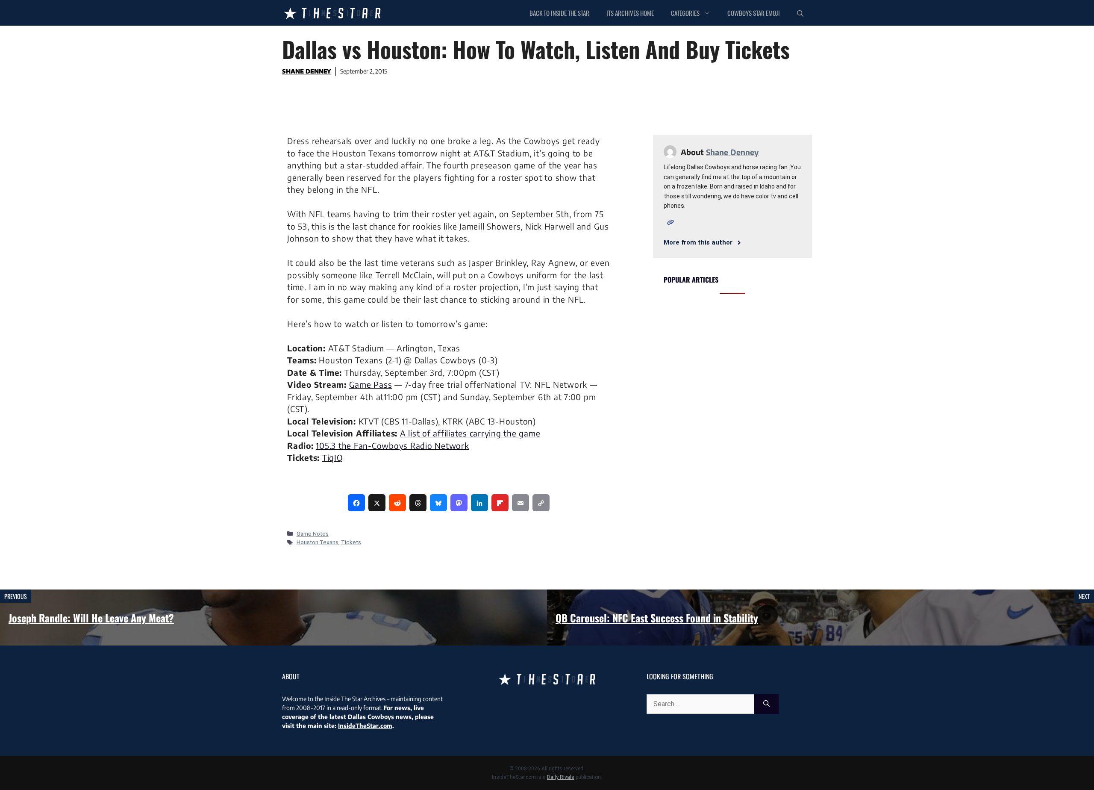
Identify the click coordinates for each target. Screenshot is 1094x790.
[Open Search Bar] (800, 13)
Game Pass (370, 384)
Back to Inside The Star (559, 13)
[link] (356, 502)
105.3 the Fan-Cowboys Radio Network (392, 445)
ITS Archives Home (630, 13)
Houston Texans (317, 542)
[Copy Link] (541, 502)
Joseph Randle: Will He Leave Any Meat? (91, 617)
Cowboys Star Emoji (753, 13)
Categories (685, 13)
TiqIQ (332, 457)
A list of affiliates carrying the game (470, 433)
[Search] (766, 704)
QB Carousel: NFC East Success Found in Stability (657, 617)
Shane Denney (306, 71)
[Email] (520, 502)
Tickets (351, 542)
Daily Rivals (560, 777)
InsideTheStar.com (365, 725)
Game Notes (313, 533)
